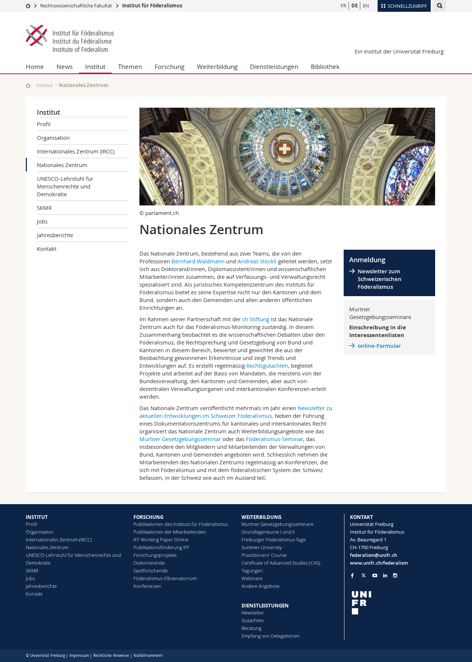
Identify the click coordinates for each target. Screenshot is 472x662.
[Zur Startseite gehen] (28, 5)
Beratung (251, 628)
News (64, 66)
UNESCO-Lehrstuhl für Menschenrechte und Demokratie (65, 186)
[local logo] (398, 602)
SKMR (44, 207)
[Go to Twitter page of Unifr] (364, 575)
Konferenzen (147, 586)
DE (354, 5)
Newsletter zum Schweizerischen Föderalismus (380, 279)
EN (366, 5)
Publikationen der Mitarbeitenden (169, 531)
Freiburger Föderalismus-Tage (274, 539)
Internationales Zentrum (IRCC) (75, 151)
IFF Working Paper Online (160, 539)
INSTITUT (37, 517)
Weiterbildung (217, 66)
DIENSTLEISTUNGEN (265, 605)
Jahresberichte (55, 235)
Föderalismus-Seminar (274, 439)
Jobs (42, 221)
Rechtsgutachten (267, 365)
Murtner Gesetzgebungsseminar (180, 439)
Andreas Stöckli (257, 261)
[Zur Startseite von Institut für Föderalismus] (70, 39)
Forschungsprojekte (155, 555)
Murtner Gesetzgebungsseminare (277, 524)
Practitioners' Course (264, 555)
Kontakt (46, 248)
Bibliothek (325, 66)
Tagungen (252, 570)
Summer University (262, 547)
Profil (44, 124)
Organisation (53, 137)
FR (343, 5)
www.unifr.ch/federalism (379, 562)
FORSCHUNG (148, 517)
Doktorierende (149, 562)
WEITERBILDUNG (261, 517)
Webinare (252, 578)
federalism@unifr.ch (373, 555)
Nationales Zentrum (62, 165)
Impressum (79, 655)
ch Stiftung (255, 319)
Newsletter (253, 612)
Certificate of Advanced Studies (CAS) (281, 562)
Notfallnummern (148, 655)
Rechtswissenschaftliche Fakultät (76, 5)
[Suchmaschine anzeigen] (439, 5)
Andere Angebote (261, 586)
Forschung (169, 66)
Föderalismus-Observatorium (165, 578)
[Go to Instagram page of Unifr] (395, 575)
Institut (95, 66)
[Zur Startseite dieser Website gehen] (28, 85)
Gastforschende (150, 570)
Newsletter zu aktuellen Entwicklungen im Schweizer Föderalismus (235, 411)
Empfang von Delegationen (271, 635)
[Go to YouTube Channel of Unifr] (374, 575)
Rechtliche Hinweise (111, 655)
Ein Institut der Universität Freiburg (399, 51)
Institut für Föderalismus (152, 5)
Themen (130, 66)
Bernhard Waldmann (198, 261)
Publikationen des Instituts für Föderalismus (180, 524)
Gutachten (253, 620)
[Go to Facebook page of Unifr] (352, 575)
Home (35, 66)
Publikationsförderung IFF (161, 547)
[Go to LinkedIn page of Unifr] (385, 575)
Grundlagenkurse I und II (268, 531)
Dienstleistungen (274, 66)
